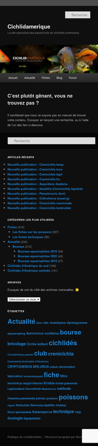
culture (54, 367)
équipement (32, 418)
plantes (41, 398)
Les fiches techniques (28, 237)
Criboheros (42, 361)
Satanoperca (42, 411)
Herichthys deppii (19, 383)
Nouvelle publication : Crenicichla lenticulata (39, 208)
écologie (15, 418)
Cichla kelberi (37, 344)
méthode (64, 388)
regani (11, 405)
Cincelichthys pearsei (20, 354)
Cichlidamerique (29, 26)
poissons (73, 396)
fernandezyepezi (33, 376)
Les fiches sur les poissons (32, 232)
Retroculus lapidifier (42, 405)
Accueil (13, 78)
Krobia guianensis (66, 383)
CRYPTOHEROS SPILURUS (28, 366)
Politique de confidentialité (24, 437)
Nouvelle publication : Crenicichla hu (34, 179)
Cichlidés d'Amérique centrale (29, 270)
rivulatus (61, 405)
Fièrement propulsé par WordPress (67, 437)
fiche (51, 374)
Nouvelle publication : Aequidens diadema (37, 184)
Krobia (49, 382)
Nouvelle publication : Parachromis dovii (36, 193)
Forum (73, 78)
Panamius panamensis (21, 398)
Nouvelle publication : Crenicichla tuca (35, 169)
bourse (70, 332)
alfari (39, 322)
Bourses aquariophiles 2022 (37, 256)
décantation (67, 367)
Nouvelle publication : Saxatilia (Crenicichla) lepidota (45, 188)
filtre (63, 376)
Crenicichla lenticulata (21, 361)
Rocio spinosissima (19, 412)
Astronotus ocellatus (42, 333)
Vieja (78, 412)
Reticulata (22, 405)
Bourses (18, 246)
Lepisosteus (16, 388)
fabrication (15, 376)
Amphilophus (58, 323)
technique (63, 411)
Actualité (29, 78)
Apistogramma (77, 322)
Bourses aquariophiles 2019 (37, 261)
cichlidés (63, 342)
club (40, 352)
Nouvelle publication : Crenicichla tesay (36, 164)
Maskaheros (49, 388)
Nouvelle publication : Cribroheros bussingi (39, 198)
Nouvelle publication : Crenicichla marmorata (40, 203)
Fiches (46, 78)
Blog (59, 78)
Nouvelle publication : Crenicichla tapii (35, 174)
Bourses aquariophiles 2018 (37, 251)
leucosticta (33, 388)
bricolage (17, 343)
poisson (52, 398)
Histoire (37, 383)
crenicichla (61, 353)
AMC (46, 322)
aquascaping (16, 333)
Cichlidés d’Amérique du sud (28, 265)
